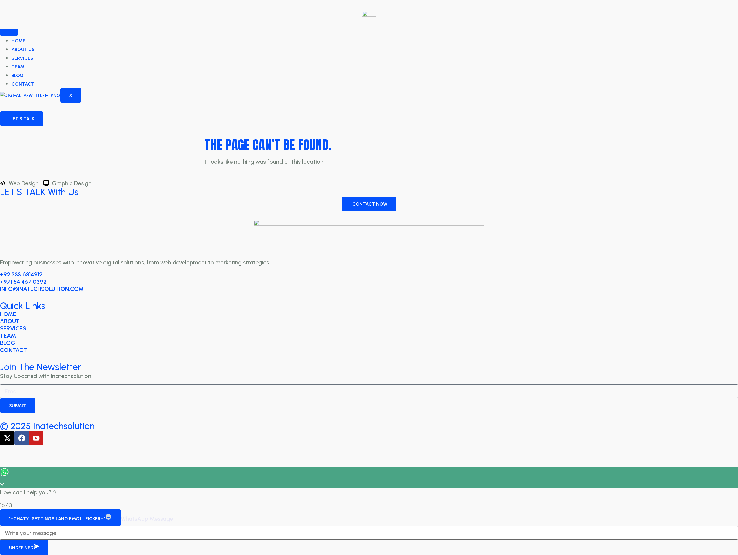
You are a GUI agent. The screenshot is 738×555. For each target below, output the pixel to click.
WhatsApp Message (147, 518)
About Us (23, 49)
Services (22, 58)
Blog (18, 75)
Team (18, 66)
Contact (23, 84)
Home (18, 41)
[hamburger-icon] (9, 32)
